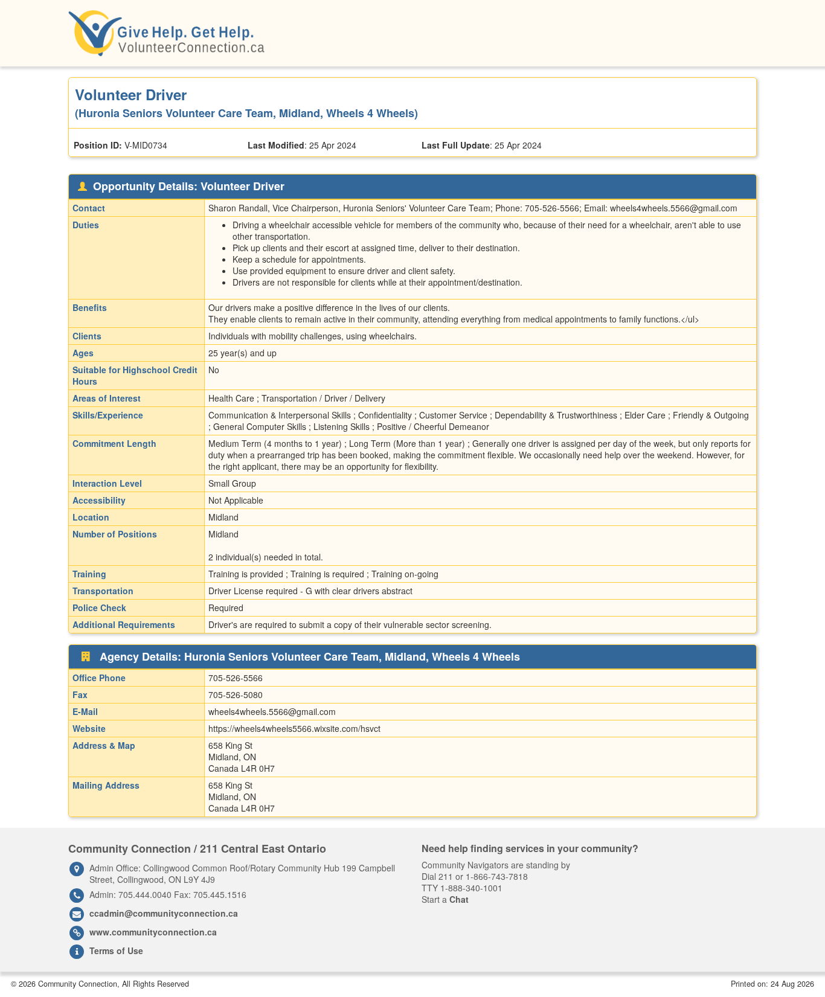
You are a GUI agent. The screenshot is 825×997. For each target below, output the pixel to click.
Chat (459, 899)
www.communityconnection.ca (153, 932)
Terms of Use (116, 950)
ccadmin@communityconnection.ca (163, 913)
